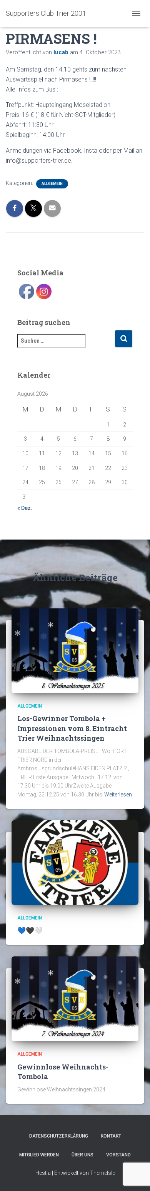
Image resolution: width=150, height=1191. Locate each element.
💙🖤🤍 (30, 930)
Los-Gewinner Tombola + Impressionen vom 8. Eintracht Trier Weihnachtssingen (72, 728)
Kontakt (111, 1136)
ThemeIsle (102, 1173)
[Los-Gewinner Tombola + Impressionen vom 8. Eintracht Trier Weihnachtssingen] (75, 650)
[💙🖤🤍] (75, 862)
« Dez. (24, 508)
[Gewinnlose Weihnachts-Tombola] (75, 998)
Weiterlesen (118, 794)
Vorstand (118, 1155)
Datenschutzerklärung (58, 1136)
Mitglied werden (39, 1155)
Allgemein (52, 184)
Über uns (82, 1155)
